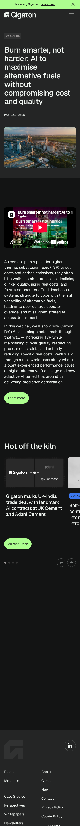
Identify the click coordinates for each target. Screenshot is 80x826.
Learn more (48, 4)
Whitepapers (14, 814)
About (46, 772)
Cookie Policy (52, 816)
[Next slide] (71, 562)
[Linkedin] (70, 745)
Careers (47, 781)
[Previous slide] (61, 562)
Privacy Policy (52, 807)
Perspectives (14, 805)
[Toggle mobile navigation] (72, 15)
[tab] (5, 563)
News (45, 789)
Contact (47, 798)
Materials (11, 781)
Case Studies (14, 796)
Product (10, 772)
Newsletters (13, 823)
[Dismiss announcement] (73, 4)
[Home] (20, 15)
